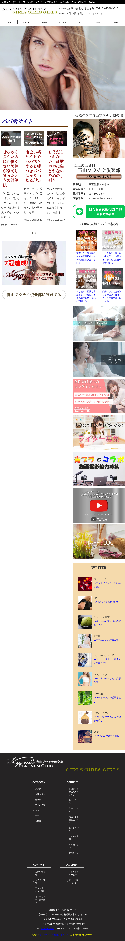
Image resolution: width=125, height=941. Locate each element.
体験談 (44, 22)
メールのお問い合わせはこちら (76, 8)
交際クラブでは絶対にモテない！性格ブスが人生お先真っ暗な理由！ (111, 296)
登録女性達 (74, 852)
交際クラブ (26, 22)
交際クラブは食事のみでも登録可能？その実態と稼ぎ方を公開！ (86, 257)
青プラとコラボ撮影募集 (40, 899)
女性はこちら (74, 810)
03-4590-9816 (97, 193)
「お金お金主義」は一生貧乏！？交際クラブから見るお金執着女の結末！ (111, 257)
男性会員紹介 (74, 829)
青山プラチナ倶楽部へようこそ (74, 791)
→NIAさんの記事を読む (106, 601)
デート (98, 22)
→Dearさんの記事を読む (106, 735)
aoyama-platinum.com (101, 198)
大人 (80, 22)
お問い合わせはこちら (99, 176)
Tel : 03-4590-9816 (107, 8)
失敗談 (116, 22)
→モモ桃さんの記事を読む (107, 640)
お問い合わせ (40, 873)
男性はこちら (74, 801)
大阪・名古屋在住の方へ (74, 819)
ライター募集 (40, 881)
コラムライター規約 (74, 873)
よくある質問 (74, 837)
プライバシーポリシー (74, 881)
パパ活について (74, 846)
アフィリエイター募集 (40, 889)
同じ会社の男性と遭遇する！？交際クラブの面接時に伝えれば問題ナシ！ (86, 296)
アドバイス (62, 22)
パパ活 (9, 22)
